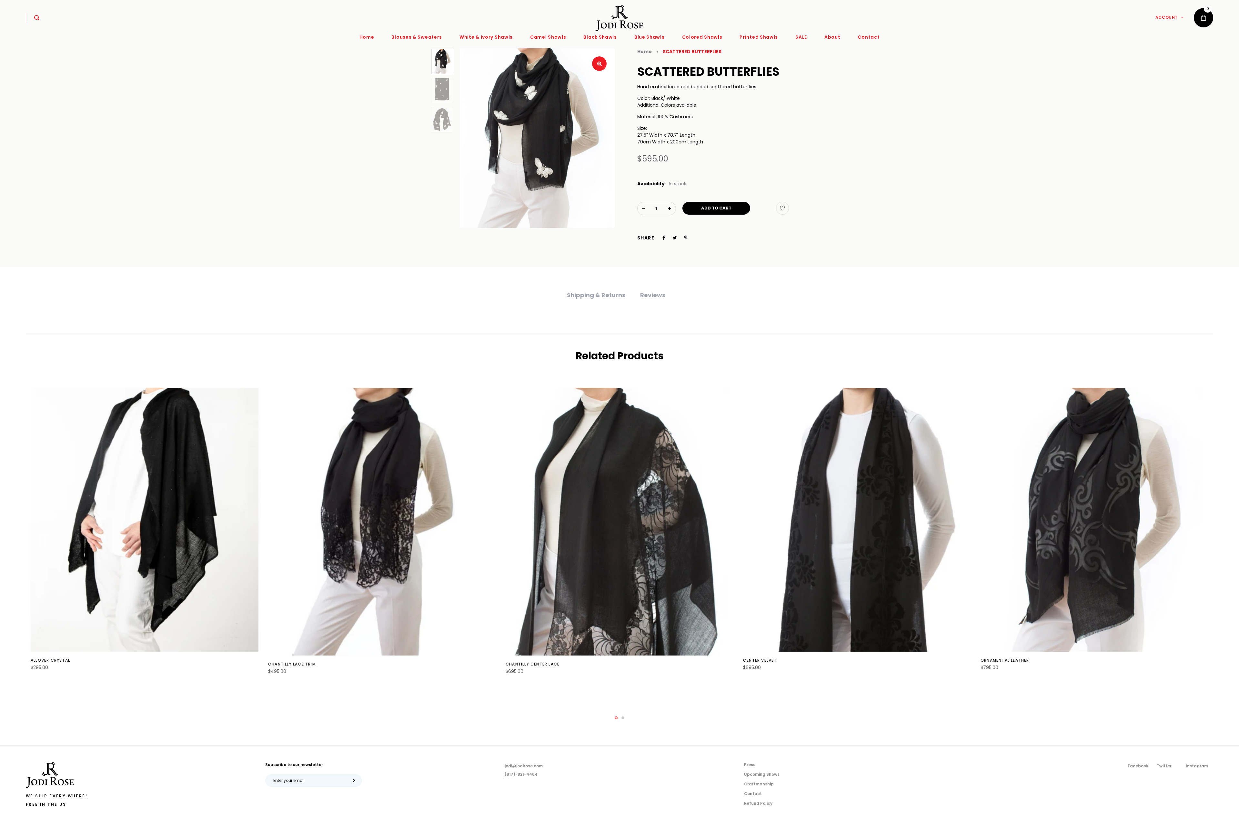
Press (749, 764)
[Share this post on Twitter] (675, 238)
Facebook (1138, 766)
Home (644, 51)
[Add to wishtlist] (782, 208)
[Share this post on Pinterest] (685, 238)
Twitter (1164, 766)
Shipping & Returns (596, 295)
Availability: (651, 183)
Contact (753, 793)
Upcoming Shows (762, 774)
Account (1166, 17)
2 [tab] (622, 717)
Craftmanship (759, 784)
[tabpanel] (144, 532)
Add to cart (716, 208)
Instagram (1197, 766)
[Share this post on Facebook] (663, 238)
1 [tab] (616, 717)
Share (645, 238)
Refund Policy (758, 803)
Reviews (652, 295)
